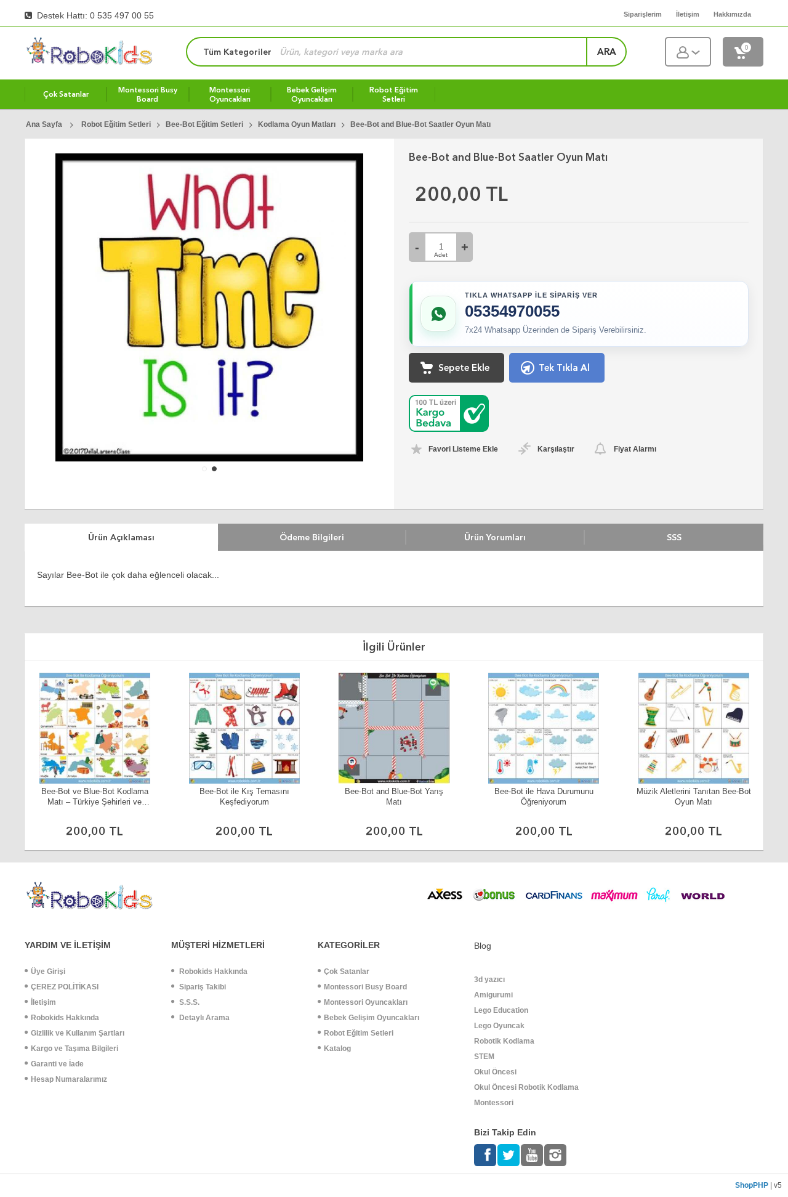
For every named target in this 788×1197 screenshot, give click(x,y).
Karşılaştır (555, 449)
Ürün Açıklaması (121, 537)
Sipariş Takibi (201, 987)
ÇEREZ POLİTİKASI (64, 987)
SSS (674, 537)
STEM (484, 1056)
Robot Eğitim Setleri (358, 1033)
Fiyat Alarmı (635, 449)
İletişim (43, 1002)
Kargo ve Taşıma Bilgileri (74, 1048)
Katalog (337, 1048)
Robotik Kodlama (504, 1041)
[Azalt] (417, 247)
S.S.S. (188, 1002)
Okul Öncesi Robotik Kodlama (526, 1087)
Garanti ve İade (57, 1064)
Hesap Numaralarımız (69, 1079)
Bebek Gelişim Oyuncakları (371, 1017)
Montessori (493, 1102)
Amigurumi (493, 995)
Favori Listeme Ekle (463, 449)
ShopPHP (751, 1185)
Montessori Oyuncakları (366, 1002)
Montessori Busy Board (365, 987)
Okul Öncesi (495, 1072)
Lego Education (501, 1010)
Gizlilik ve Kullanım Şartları (77, 1033)
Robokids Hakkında (65, 1017)
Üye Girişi (48, 971)
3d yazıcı (489, 979)
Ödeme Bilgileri (311, 537)
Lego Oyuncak (499, 1025)
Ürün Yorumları (495, 537)
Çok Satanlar (346, 971)
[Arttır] (464, 247)
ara (606, 51)
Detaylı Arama (203, 1017)
